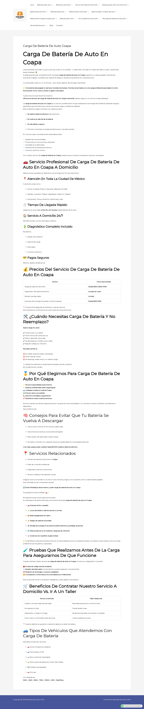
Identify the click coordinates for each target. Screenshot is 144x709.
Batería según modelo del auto (103, 12)
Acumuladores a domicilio (88, 18)
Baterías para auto (57, 12)
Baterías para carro (44, 5)
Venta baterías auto (37, 25)
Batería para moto (67, 18)
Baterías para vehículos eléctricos (114, 5)
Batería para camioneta (78, 12)
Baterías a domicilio (63, 5)
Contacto (59, 25)
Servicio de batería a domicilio (86, 5)
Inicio (32, 5)
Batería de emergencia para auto (42, 18)
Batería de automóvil (38, 12)
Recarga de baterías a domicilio (114, 18)
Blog (51, 25)
